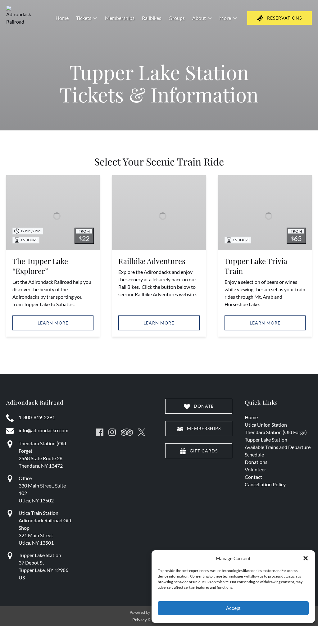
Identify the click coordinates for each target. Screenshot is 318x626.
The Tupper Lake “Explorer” (40, 266)
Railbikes (151, 18)
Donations (256, 462)
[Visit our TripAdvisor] (127, 432)
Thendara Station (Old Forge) (276, 432)
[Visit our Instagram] (112, 432)
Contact (253, 477)
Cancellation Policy (265, 484)
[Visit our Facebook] (99, 432)
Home (62, 18)
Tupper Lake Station (266, 439)
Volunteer (255, 469)
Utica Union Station (266, 425)
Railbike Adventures (151, 261)
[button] (305, 558)
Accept (233, 608)
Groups (177, 18)
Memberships (119, 18)
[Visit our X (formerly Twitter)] (141, 432)
